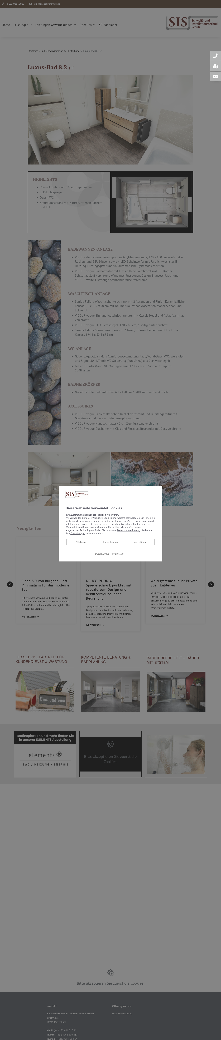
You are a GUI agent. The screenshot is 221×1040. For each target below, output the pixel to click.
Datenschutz (102, 553)
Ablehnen (80, 541)
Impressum (118, 553)
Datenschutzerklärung (128, 530)
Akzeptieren (140, 541)
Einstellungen (110, 541)
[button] (215, 56)
